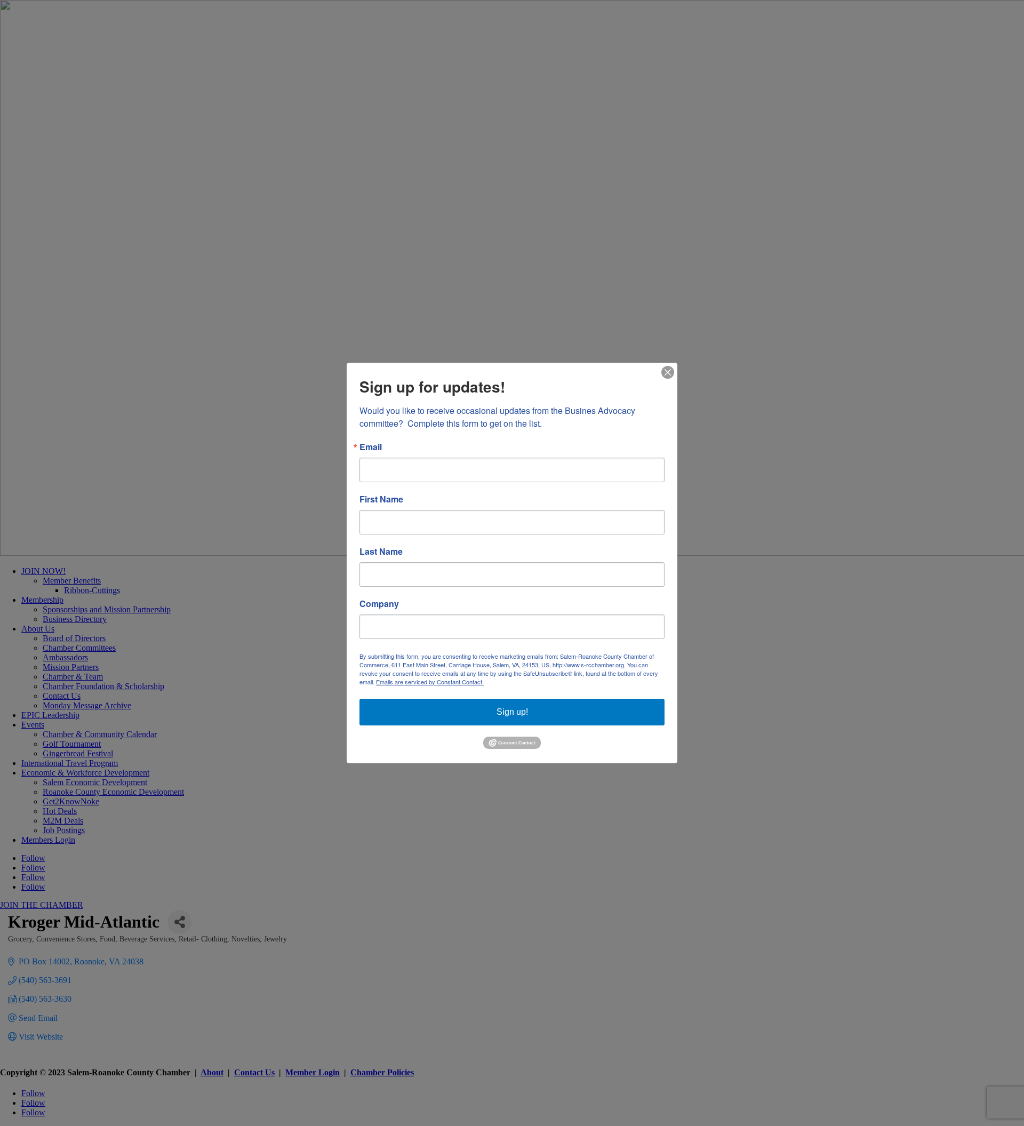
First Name (381, 499)
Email (370, 447)
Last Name (381, 551)
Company (379, 604)
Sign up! (512, 711)
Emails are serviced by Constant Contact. (430, 681)
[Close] (667, 372)
